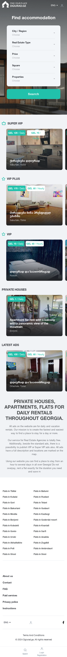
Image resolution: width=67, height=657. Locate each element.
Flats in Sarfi (40, 531)
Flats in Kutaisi (10, 496)
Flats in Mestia (10, 514)
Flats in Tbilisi (9, 491)
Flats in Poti (8, 548)
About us (8, 576)
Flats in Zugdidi (41, 542)
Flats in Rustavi (41, 496)
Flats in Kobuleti (11, 525)
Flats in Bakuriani (11, 508)
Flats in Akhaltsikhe (12, 542)
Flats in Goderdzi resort (45, 519)
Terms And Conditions (33, 635)
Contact (7, 582)
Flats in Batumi (41, 491)
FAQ (5, 589)
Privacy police (10, 601)
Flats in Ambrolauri (43, 548)
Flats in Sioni (40, 554)
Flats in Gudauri (41, 508)
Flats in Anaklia (41, 537)
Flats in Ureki (9, 537)
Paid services (10, 595)
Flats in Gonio (9, 531)
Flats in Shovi (9, 554)
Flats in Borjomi (10, 519)
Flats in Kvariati (41, 525)
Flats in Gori (9, 502)
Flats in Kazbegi (41, 514)
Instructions (9, 608)
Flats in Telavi (40, 502)
